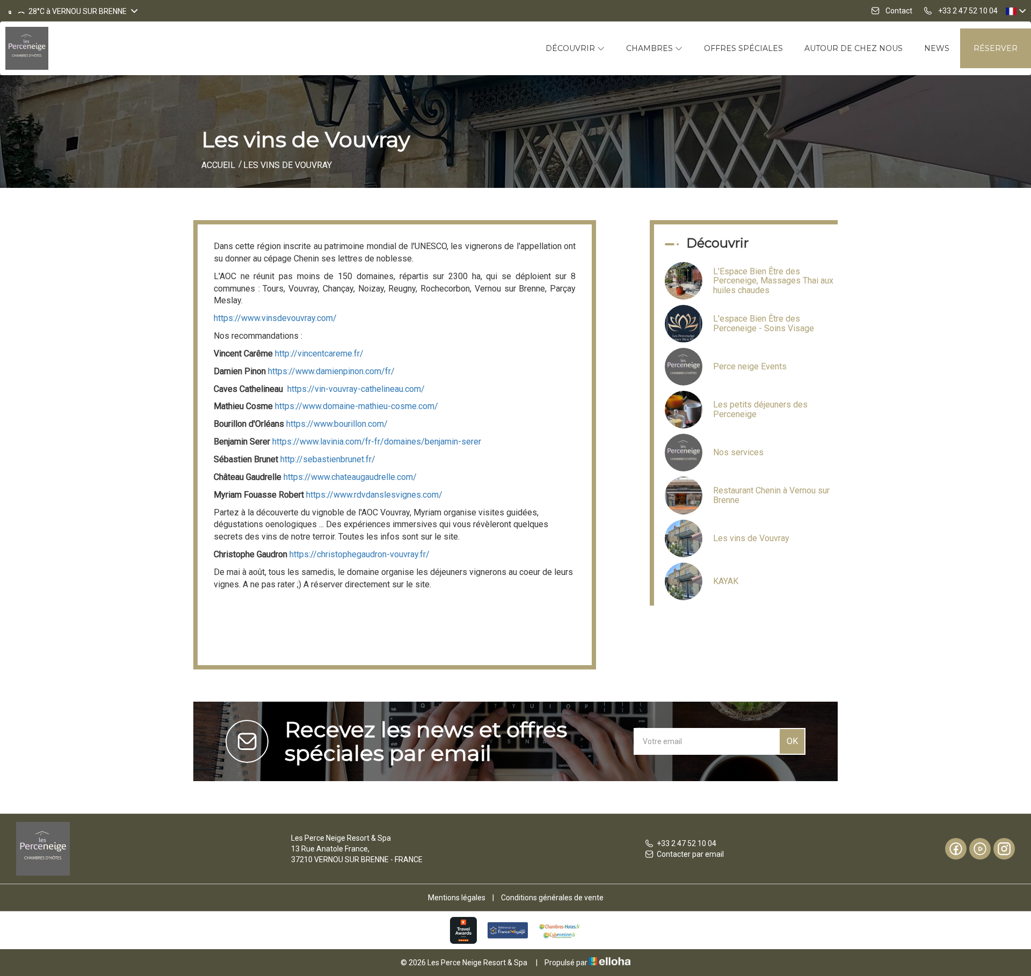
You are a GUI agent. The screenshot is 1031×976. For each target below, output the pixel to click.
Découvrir (571, 48)
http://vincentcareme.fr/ (319, 353)
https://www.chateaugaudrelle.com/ (350, 477)
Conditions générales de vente (552, 897)
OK (792, 741)
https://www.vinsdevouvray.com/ (275, 318)
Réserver (996, 48)
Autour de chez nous (853, 48)
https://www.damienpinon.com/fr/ (331, 371)
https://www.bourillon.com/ (337, 424)
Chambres (650, 48)
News (936, 48)
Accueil (218, 165)
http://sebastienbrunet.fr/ (327, 459)
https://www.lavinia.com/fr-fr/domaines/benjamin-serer (376, 441)
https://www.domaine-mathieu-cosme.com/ (356, 406)
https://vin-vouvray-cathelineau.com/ (356, 389)
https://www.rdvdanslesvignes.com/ (374, 495)
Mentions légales (456, 897)
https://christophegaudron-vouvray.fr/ (359, 554)
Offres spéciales (743, 48)
